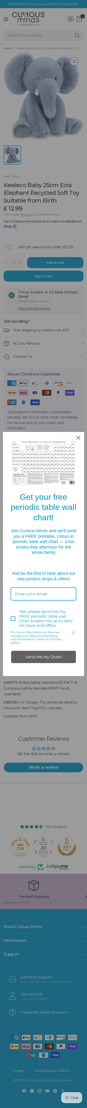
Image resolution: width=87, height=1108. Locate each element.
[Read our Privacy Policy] (73, 633)
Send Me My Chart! (43, 657)
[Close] (78, 437)
